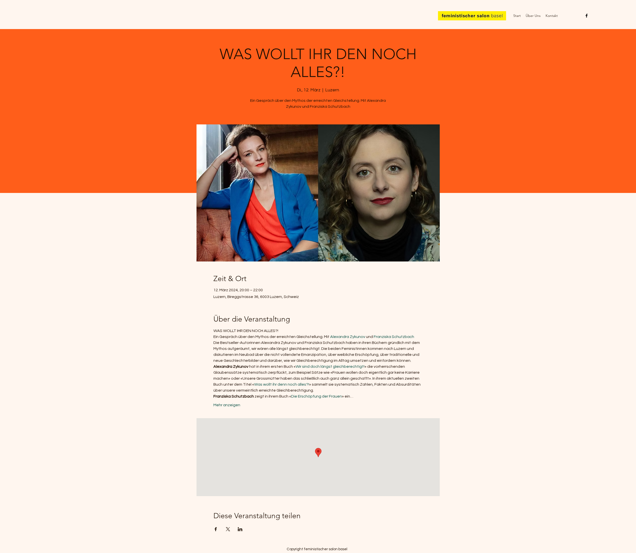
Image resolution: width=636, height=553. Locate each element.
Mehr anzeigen (226, 405)
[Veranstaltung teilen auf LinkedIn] (240, 529)
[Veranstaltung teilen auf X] (228, 529)
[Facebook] (586, 15)
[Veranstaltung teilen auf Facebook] (215, 529)
